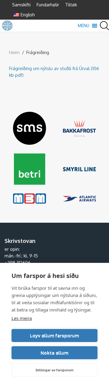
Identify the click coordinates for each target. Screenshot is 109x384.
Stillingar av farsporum (54, 370)
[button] (83, 26)
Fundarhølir (48, 5)
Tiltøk (71, 5)
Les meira (22, 318)
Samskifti (21, 5)
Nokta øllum (54, 353)
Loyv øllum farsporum (54, 335)
